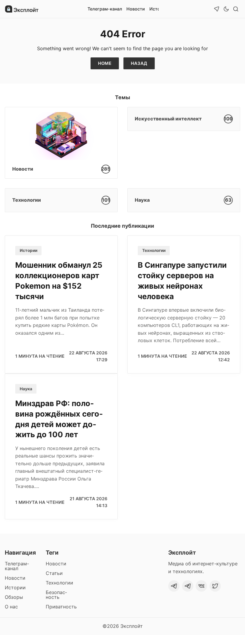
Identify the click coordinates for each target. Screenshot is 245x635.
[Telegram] (174, 586)
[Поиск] (235, 8)
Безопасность (56, 594)
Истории (28, 250)
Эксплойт (131, 626)
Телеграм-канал (105, 8)
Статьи (54, 573)
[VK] (201, 586)
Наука (26, 388)
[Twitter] (215, 586)
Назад (139, 63)
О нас (11, 607)
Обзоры (14, 597)
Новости (135, 8)
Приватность (61, 607)
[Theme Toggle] (226, 8)
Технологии (154, 250)
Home (105, 63)
